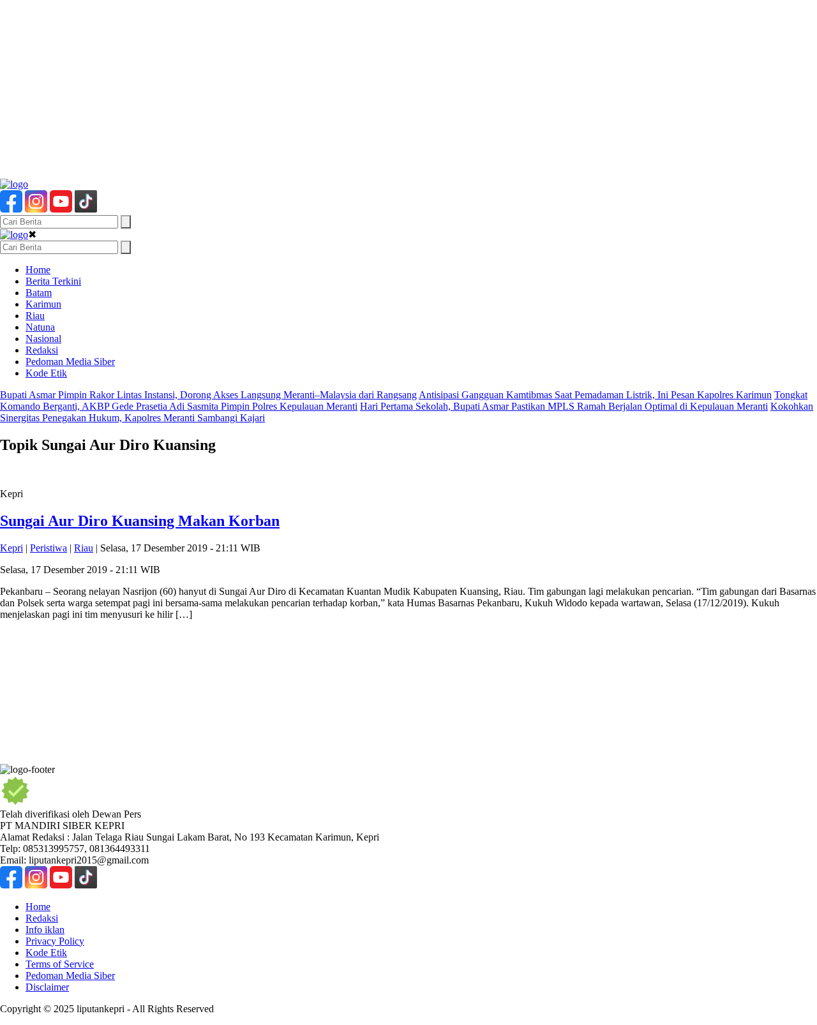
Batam (39, 292)
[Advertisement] (383, 89)
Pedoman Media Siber (70, 361)
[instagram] (36, 209)
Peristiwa (48, 547)
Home (38, 269)
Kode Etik (46, 373)
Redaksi (42, 350)
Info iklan (45, 929)
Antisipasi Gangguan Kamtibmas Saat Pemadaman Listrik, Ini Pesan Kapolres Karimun (595, 394)
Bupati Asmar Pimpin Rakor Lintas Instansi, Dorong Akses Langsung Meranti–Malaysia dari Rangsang (208, 394)
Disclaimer (47, 987)
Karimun (43, 304)
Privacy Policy (55, 941)
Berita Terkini (53, 281)
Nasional (43, 338)
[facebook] (11, 209)
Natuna (40, 327)
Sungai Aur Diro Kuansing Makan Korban (140, 520)
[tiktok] (86, 209)
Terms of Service (60, 964)
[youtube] (61, 209)
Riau (35, 315)
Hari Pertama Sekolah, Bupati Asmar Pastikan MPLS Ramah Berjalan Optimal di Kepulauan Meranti (564, 406)
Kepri (11, 547)
